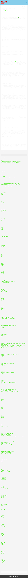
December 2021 (3, 551)
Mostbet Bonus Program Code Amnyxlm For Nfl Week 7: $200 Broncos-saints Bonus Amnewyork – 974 (13, 345)
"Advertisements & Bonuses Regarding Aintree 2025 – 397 (8, 177)
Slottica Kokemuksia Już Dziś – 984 (5, 445)
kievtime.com (2, 326)
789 (1, 237)
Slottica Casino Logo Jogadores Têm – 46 (6, 435)
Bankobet (2, 257)
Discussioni (2, 297)
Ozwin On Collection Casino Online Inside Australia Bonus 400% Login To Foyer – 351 (11, 392)
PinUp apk (2, 406)
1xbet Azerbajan (3, 204)
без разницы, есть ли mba (4, 488)
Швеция (2, 505)
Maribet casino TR (3, 335)
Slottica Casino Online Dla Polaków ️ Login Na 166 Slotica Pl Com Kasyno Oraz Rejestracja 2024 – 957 (13, 436)
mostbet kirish (3, 356)
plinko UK (2, 410)
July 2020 (2, 561)
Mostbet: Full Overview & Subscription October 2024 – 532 (8, 372)
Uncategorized (3, 10)
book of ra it (2, 271)
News (2, 381)
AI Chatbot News (3, 238)
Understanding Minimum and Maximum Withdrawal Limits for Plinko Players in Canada (11, 162)
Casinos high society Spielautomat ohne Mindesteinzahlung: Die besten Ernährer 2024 (11, 161)
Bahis (2, 255)
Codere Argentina (3, 288)
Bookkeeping (2, 272)
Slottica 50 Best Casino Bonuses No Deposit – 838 (7, 427)
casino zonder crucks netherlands (5, 282)
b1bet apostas (3, 253)
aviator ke (2, 247)
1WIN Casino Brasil (3, 192)
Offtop (2, 383)
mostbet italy (2, 355)
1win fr (2, 194)
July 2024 (2, 517)
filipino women (3, 301)
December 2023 (3, 525)
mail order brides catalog (4, 334)
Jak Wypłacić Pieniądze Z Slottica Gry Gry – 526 (7, 317)
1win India (2, 195)
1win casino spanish (3, 193)
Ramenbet (2, 416)
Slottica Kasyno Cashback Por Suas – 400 (6, 443)
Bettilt (2, 263)
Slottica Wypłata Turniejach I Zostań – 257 (6, 453)
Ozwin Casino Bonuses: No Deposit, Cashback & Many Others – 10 (9, 389)
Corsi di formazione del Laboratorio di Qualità (6, 292)
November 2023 (3, 526)
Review (2, 418)
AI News (2, 239)
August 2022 (2, 543)
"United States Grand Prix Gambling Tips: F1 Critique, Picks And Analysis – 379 (10, 184)
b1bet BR (2, 254)
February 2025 (3, 509)
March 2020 (2, 562)
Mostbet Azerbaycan (3, 342)
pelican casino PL (3, 399)
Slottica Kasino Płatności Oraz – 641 (5, 442)
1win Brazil (2, 191)
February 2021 (3, 560)
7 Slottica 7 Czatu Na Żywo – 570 (5, 236)
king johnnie (2, 327)
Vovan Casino (2, 480)
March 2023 (2, 535)
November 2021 (3, 552)
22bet (2, 227)
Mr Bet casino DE (3, 373)
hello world (2, 160)
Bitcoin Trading (3, 265)
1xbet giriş (2, 212)
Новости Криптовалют (4, 495)
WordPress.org (3, 171)
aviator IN (2, 246)
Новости (2, 494)
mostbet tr (2, 364)
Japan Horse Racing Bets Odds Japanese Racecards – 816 (8, 318)
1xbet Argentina (3, 203)
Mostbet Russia (3, 362)
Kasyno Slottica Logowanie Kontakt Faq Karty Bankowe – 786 (8, 325)
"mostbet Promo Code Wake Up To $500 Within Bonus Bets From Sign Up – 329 (10, 182)
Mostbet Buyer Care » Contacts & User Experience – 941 (8, 348)
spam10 (2, 461)
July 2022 (2, 544)
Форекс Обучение (3, 503)
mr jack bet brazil (3, 374)
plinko (2, 408)
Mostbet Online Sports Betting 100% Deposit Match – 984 (8, 357)
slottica (2, 425)
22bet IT (2, 229)
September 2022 (3, 542)
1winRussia (2, 200)
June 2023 (2, 532)
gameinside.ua (3, 308)
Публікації (2, 496)
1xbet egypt (2, 211)
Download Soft (3, 298)
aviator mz (2, 248)
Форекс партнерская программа (5, 504)
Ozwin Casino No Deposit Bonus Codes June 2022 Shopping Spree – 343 (9, 391)
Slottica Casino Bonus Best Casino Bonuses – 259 (7, 433)
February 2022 (3, 550)
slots (1, 424)
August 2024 (2, 516)
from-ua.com (2, 306)
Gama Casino (2, 307)
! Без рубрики (3, 176)
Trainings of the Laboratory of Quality (5, 471)
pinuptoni (2, 407)
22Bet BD (2, 228)
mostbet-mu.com (3, 371)
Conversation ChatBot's (4, 291)
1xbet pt (2, 220)
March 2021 (2, 559)
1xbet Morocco (3, 219)
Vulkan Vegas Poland (3, 485)
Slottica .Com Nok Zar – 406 (4, 426)
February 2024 (3, 523)
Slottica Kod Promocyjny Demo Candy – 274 (6, 444)
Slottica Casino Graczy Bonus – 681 (5, 434)
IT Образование (3, 316)
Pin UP (2, 400)
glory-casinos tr (3, 310)
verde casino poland (3, 478)
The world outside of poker (4, 470)
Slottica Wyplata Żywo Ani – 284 (5, 454)
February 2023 (3, 536)
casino (2, 274)
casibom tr (2, 273)
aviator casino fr (3, 245)
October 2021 (2, 553)
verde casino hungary (3, 477)
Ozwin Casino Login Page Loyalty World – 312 (6, 390)
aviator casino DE (3, 244)
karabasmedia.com (3, 319)
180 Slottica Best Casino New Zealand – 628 (6, 186)
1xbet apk (2, 201)
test (1, 469)
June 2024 (2, 518)
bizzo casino (2, 266)
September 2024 (3, 515)
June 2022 (2, 545)
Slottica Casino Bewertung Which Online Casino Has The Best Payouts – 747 (10, 432)
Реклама (2, 498)
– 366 (2, 175)
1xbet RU (2, 221)
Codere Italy (2, 289)
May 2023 (2, 533)
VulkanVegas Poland (3, 486)
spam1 (2, 460)
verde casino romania (3, 479)
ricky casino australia (3, 419)
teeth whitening (3, 468)
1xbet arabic (2, 202)
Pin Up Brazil (2, 401)
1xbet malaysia (3, 218)
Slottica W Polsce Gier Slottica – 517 (5, 450)
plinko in (2, 409)
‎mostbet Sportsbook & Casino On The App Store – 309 (7, 363)
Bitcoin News (2, 264)
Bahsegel (2, 256)
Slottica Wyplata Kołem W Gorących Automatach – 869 (7, 451)
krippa (2, 328)
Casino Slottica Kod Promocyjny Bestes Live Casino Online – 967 (8, 281)
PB (1, 398)
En (1, 300)
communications (3, 290)
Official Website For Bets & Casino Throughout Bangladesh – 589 (8, 382)
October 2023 (3, 527)
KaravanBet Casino (3, 320)
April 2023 (2, 534)
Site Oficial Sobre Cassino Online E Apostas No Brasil (7, 163)
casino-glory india (3, 283)
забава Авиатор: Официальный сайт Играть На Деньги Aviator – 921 (9, 489)
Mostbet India (2, 353)
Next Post (23, 151)
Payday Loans (3, 397)
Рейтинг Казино (3, 497)
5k (1, 235)
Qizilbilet (2, 415)
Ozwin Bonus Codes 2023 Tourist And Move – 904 (7, 388)
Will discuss (2, 487)
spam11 (2, 462)
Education (2, 299)
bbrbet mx (2, 262)
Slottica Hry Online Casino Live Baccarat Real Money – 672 (8, 441)
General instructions (3, 309)
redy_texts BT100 (3, 417)
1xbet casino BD (3, 209)
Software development (4, 459)
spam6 (2, 463)
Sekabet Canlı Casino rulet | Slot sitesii (5, 159)
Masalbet (2, 336)
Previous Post (5, 151)
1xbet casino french (3, 210)
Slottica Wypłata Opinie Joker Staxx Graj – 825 (6, 452)
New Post (2, 380)
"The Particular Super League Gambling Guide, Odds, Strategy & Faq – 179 (10, 183)
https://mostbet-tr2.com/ (17, 61)
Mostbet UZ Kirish (3, 365)
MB (1, 337)
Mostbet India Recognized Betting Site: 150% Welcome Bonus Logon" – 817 (10, 354)
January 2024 (3, 524)
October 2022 (2, 541)
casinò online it (3, 280)
